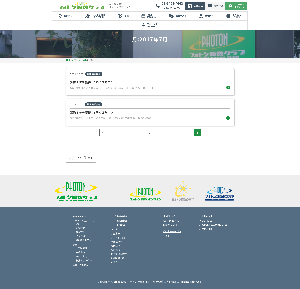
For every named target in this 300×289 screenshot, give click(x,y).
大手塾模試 (81, 248)
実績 (126, 15)
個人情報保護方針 (120, 253)
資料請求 (218, 5)
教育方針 (80, 231)
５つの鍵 (80, 227)
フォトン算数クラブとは (98, 16)
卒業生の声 (181, 15)
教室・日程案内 (151, 16)
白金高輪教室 (121, 220)
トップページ (79, 216)
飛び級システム (83, 240)
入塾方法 (198, 5)
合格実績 (80, 252)
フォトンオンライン (239, 5)
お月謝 (114, 229)
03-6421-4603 (172, 3)
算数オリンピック (84, 260)
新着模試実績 (117, 257)
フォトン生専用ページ (152, 25)
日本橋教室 (119, 224)
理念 (78, 223)
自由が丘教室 (121, 216)
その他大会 (81, 256)
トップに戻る (85, 157)
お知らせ (68, 15)
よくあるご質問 (236, 16)
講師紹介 (209, 15)
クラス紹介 (81, 235)
